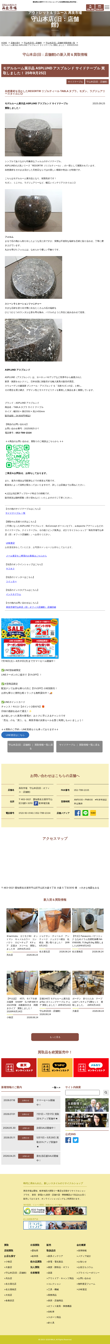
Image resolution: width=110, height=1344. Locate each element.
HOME (4, 43)
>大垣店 (8, 1295)
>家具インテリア (55, 1256)
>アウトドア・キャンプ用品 (60, 1278)
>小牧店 (8, 1262)
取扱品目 (51, 1250)
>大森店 (8, 1267)
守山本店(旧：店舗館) (33, 43)
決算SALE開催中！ (46, 1127)
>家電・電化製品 (55, 1262)
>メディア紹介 (84, 1256)
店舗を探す (15, 43)
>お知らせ (82, 1262)
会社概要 (81, 1244)
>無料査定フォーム (86, 1284)
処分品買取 (36, 1261)
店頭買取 (8, 1250)
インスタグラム (13, 594)
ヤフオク (10, 568)
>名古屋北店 (10, 1284)
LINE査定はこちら (15, 735)
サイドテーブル (75, 81)
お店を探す (10, 1256)
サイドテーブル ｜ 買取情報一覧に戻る (79, 744)
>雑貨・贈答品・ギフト (58, 1267)
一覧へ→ (56, 1087)
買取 (6, 1244)
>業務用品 (52, 1295)
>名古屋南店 (10, 1289)
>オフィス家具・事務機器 (59, 1306)
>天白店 (8, 1278)
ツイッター (11, 581)
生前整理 (35, 1272)
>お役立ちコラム (85, 1267)
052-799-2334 (24, 432)
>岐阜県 (34, 1256)
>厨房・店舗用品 (55, 1300)
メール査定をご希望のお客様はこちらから (26, 555)
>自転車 (50, 1312)
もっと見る (55, 1037)
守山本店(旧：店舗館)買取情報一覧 (60, 43)
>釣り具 (50, 1323)
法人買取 (35, 1267)
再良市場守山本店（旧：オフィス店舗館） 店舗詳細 (31, 607)
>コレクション (54, 1284)
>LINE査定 (82, 1289)
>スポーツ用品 (54, 1317)
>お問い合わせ (84, 1278)
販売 (49, 1244)
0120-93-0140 (26, 813)
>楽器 (49, 1273)
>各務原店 (9, 1300)
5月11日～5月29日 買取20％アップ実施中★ (48, 1142)
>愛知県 (34, 1250)
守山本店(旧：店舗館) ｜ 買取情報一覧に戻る (30, 746)
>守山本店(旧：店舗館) (15, 1273)
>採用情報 (82, 1250)
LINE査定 (10, 543)
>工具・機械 (53, 1289)
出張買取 (35, 1244)
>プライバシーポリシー (88, 1273)
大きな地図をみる (90, 887)
